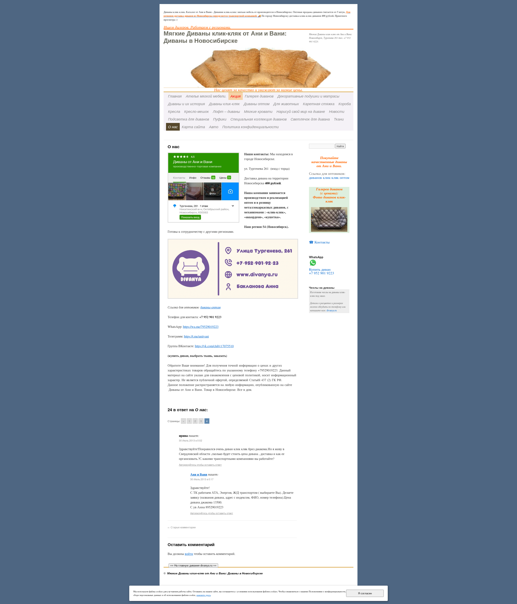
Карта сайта (193, 126)
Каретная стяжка (318, 103)
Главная (175, 96)
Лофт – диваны (226, 111)
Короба (344, 103)
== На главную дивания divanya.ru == (193, 565)
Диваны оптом (256, 103)
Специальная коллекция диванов (258, 119)
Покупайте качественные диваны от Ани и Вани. (329, 161)
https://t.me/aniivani (196, 336)
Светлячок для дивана (310, 119)
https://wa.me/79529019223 (201, 326)
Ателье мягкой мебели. (206, 96)
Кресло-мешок (196, 111)
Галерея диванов (259, 96)
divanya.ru (332, 310)
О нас (173, 126)
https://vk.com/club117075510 (214, 346)
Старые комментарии (182, 527)
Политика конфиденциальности (250, 126)
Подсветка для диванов (188, 119)
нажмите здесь (204, 595)
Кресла (174, 111)
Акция (235, 96)
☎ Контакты (319, 242)
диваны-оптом (210, 307)
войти (189, 554)
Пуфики (219, 119)
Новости (336, 111)
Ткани (339, 119)
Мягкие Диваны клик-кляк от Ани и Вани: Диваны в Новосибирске (225, 37)
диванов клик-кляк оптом (329, 177)
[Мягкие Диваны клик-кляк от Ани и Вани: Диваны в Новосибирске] (258, 58)
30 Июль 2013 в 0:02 (190, 440)
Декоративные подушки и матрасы (308, 96)
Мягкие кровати (258, 111)
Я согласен (365, 593)
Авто (213, 126)
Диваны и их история (186, 103)
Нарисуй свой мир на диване (300, 111)
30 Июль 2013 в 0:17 (201, 479)
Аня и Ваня (198, 474)
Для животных (286, 103)
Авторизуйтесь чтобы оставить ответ (200, 464)
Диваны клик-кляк (224, 103)
